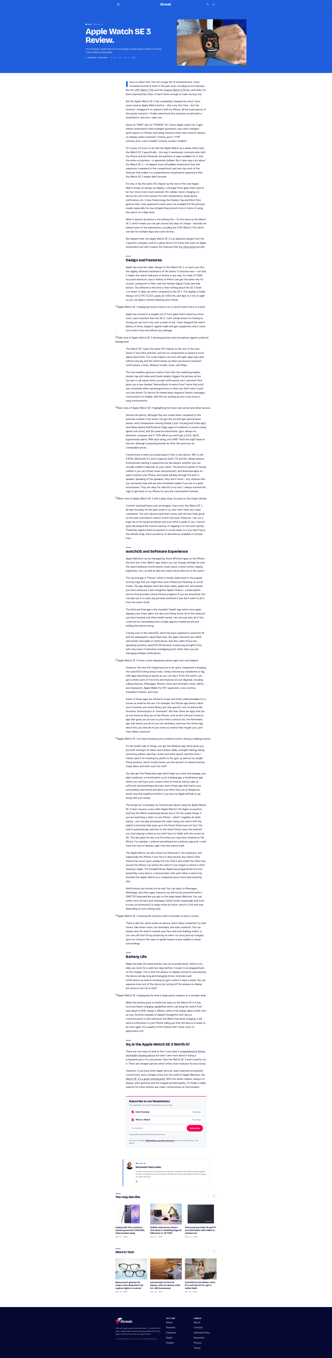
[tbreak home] (138, 1321)
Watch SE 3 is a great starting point (145, 1078)
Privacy (198, 1342)
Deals (169, 1337)
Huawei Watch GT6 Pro (177, 90)
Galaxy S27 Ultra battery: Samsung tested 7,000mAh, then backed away (130, 1230)
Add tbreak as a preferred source (160, 1140)
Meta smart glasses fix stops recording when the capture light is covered (129, 1285)
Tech (90, 24)
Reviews (170, 1327)
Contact (198, 1327)
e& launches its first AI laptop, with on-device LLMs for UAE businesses (165, 1285)
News (169, 1322)
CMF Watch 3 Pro (144, 90)
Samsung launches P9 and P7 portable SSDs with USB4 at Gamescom (200, 1230)
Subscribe (195, 1128)
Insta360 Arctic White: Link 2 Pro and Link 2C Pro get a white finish (200, 1285)
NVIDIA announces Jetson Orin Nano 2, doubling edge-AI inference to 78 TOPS (166, 1230)
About (197, 1322)
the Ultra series (187, 246)
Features (171, 1332)
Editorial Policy (202, 1332)
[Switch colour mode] (214, 4)
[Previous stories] (208, 1196)
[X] (137, 1182)
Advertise (199, 1337)
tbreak (166, 4)
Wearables (98, 24)
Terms (197, 1347)
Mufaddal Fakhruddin (98, 57)
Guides (170, 1342)
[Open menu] (118, 4)
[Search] (207, 4)
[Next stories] (214, 1196)
